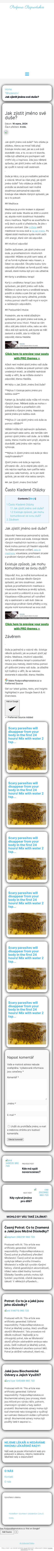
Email (11, 1518)
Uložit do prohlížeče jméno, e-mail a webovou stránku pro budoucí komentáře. (26, 1130)
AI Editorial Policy (27, 1543)
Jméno (11, 1103)
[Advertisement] (27, 41)
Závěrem (13, 519)
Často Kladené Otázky (20, 504)
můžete (32, 227)
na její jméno (38, 230)
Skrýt (32, 498)
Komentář (13, 1077)
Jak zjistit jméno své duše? (27, 508)
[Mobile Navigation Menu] (27, 74)
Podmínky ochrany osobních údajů (26, 1514)
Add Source (7, 1532)
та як (25, 1548)
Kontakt (8, 1476)
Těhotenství (11, 93)
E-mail (11, 1114)
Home (8, 89)
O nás (7, 1481)
